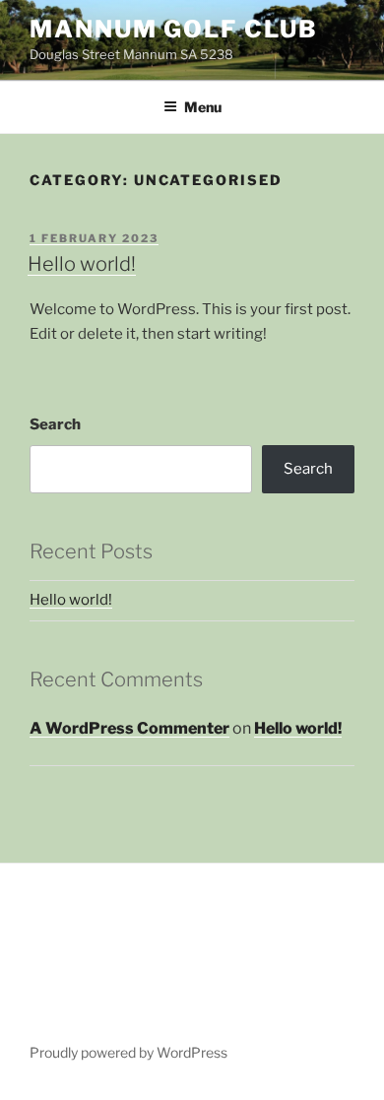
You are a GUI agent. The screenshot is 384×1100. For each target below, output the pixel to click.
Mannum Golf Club (174, 29)
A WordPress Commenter (129, 728)
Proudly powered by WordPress (128, 1052)
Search (55, 424)
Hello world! (82, 264)
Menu (203, 106)
